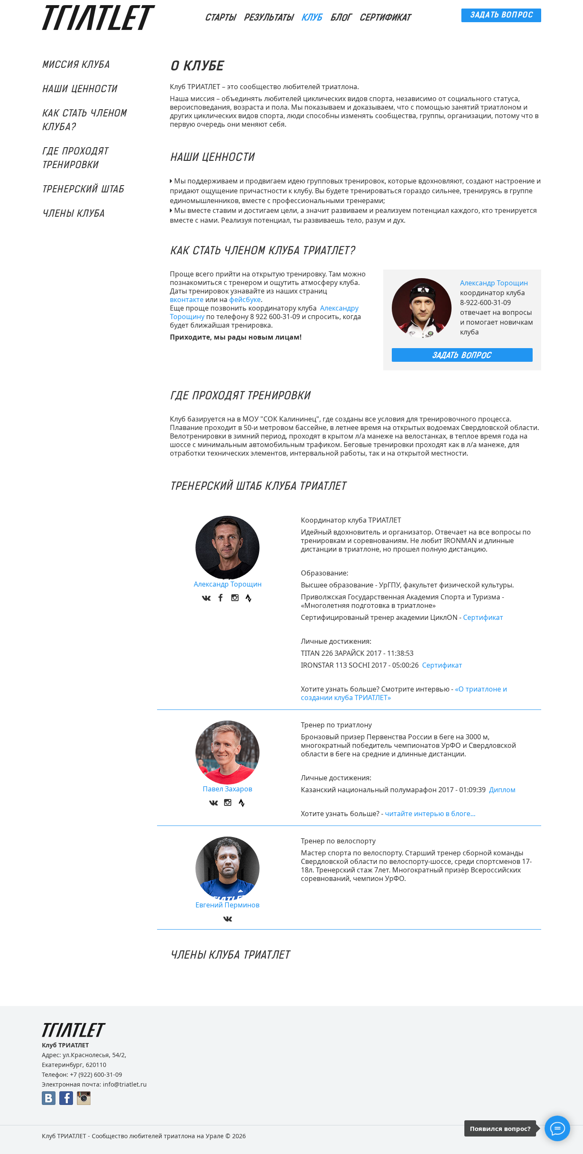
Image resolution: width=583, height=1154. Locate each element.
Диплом (502, 789)
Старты (221, 18)
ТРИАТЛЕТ (71, 1136)
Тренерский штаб (83, 190)
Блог (341, 18)
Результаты (269, 18)
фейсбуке (245, 299)
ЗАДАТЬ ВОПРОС (501, 16)
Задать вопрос (462, 355)
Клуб (312, 18)
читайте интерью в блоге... (430, 813)
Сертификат (385, 18)
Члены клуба (73, 214)
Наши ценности (79, 90)
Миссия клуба (76, 65)
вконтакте (187, 299)
